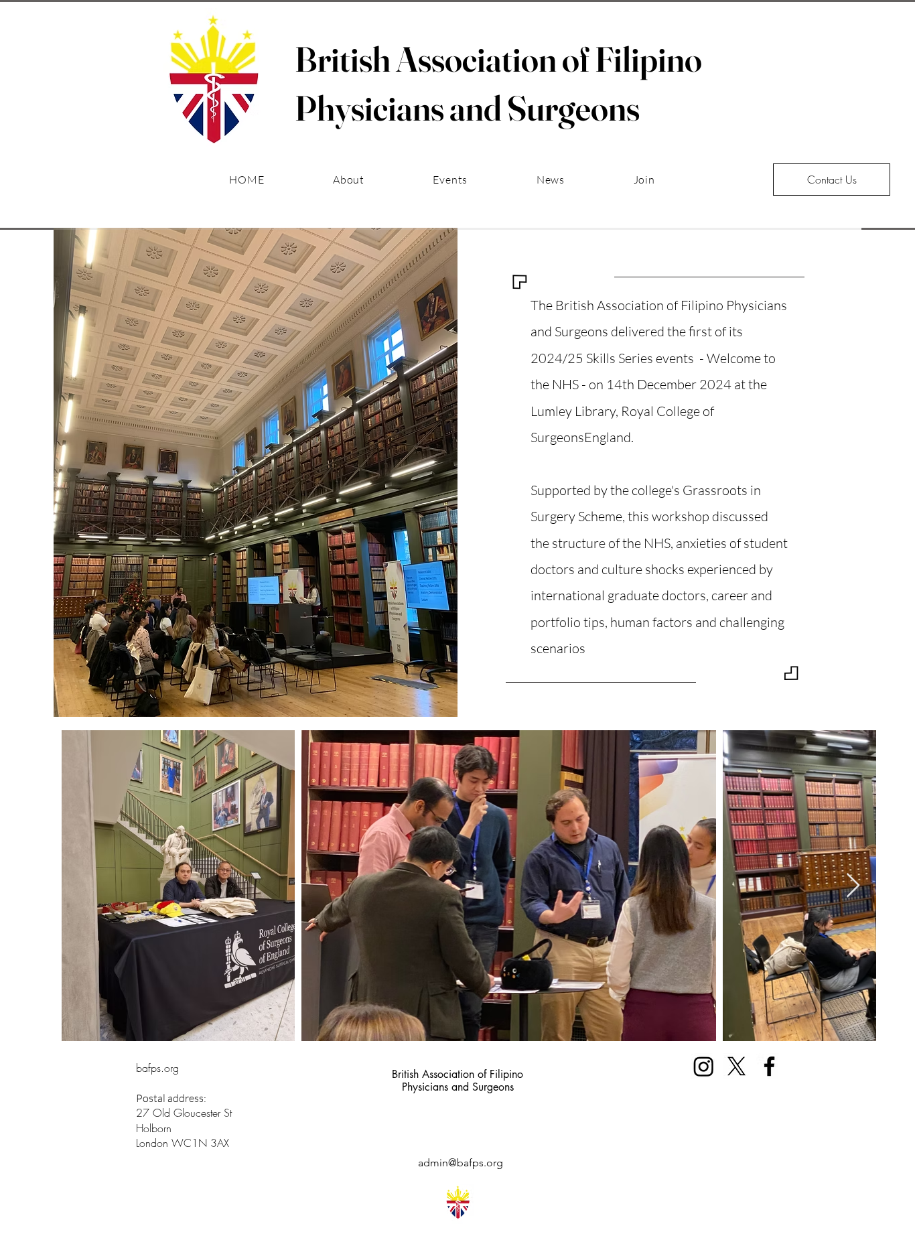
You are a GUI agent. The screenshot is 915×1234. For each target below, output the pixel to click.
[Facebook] (769, 1066)
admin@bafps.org (460, 1162)
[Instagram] (704, 1066)
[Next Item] (853, 886)
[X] (736, 1066)
